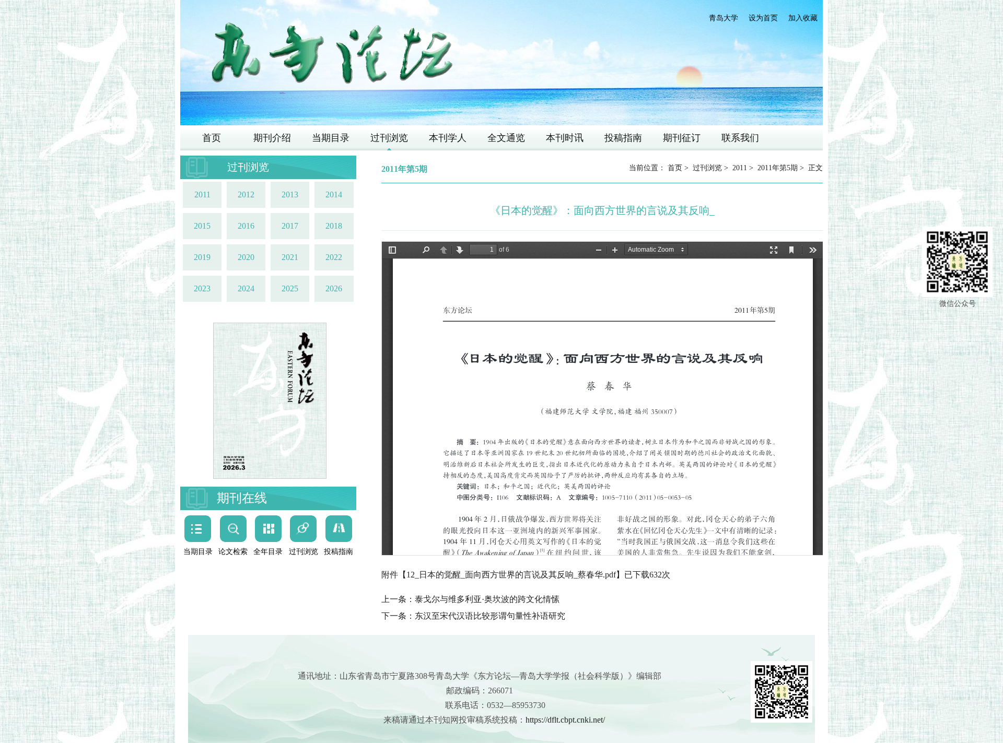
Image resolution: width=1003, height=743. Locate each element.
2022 (333, 257)
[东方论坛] (331, 54)
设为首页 (763, 18)
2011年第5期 (777, 168)
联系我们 (740, 138)
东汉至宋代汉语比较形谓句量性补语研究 (490, 615)
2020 (246, 257)
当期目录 (330, 138)
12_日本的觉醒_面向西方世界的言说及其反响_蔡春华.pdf (511, 574)
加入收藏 (803, 18)
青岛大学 (723, 18)
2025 (290, 288)
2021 (290, 257)
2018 (333, 225)
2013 (290, 194)
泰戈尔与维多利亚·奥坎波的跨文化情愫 (487, 599)
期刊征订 (682, 138)
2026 (333, 288)
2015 (202, 225)
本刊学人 (447, 138)
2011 (202, 194)
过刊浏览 (389, 138)
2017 (290, 225)
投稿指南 (623, 138)
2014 (333, 194)
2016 (246, 225)
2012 (246, 194)
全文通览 (506, 138)
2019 (202, 257)
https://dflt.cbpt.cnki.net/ (565, 719)
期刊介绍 (272, 138)
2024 (246, 288)
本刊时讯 (565, 138)
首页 (211, 138)
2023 (202, 288)
